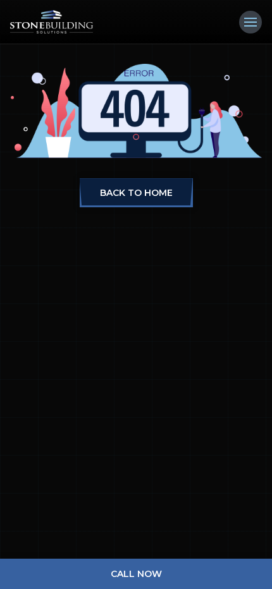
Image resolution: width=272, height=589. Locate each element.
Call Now (136, 574)
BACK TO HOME (136, 192)
